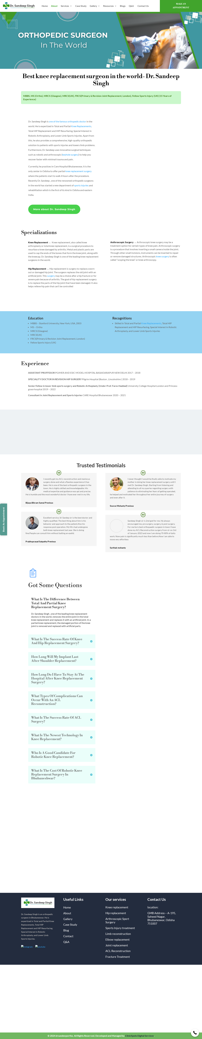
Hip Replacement (37, 268)
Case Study (81, 6)
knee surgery (162, 256)
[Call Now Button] (195, 1033)
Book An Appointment (3, 519)
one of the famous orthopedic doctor (67, 121)
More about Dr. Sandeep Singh (54, 209)
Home (45, 6)
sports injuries (81, 185)
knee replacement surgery (78, 171)
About (54, 6)
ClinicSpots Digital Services (139, 1035)
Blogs (123, 6)
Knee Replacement (38, 242)
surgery (51, 275)
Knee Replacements (81, 126)
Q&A (131, 6)
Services (65, 6)
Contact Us (143, 6)
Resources (108, 6)
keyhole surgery (70, 154)
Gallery (93, 6)
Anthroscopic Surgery (122, 242)
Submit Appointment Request (134, 869)
